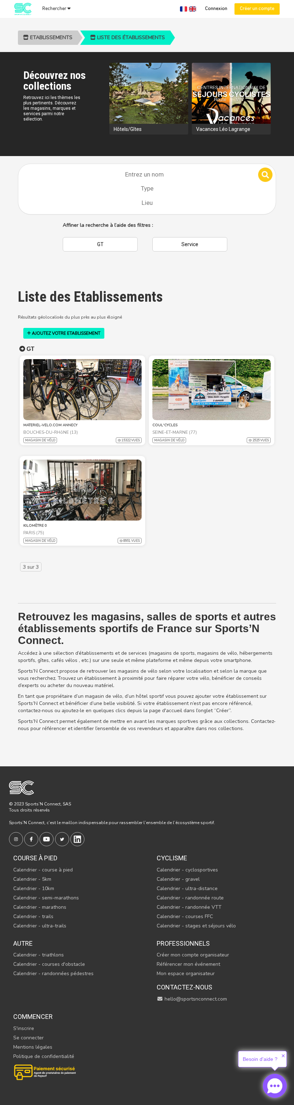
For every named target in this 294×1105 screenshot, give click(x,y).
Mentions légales (32, 1047)
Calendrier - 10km (33, 888)
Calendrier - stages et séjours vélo (196, 925)
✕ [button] (283, 1056)
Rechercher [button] (54, 8)
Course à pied (35, 858)
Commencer (33, 1016)
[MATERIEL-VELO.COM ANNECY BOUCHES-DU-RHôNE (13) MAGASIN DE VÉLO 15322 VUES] (82, 389)
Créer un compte (257, 8)
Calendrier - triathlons (38, 954)
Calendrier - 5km (32, 879)
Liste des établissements (130, 37)
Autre (23, 943)
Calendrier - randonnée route (190, 897)
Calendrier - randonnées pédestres (53, 973)
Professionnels (183, 943)
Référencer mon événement (188, 964)
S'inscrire (23, 1028)
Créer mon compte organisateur (193, 954)
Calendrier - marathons (39, 907)
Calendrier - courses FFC (185, 916)
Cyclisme (172, 858)
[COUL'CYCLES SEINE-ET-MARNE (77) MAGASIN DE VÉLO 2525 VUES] (211, 389)
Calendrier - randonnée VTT (189, 907)
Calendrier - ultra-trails (39, 925)
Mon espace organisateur (186, 973)
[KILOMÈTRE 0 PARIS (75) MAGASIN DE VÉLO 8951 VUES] (82, 490)
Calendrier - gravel (178, 879)
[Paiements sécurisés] (45, 1071)
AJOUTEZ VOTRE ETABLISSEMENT (65, 333)
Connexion (216, 8)
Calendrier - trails (33, 916)
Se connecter (28, 1037)
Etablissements (50, 37)
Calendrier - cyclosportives (187, 869)
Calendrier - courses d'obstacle (49, 964)
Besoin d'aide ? (260, 1059)
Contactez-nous (184, 987)
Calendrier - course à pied (43, 869)
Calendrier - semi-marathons (46, 897)
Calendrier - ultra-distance (187, 888)
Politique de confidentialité (43, 1056)
